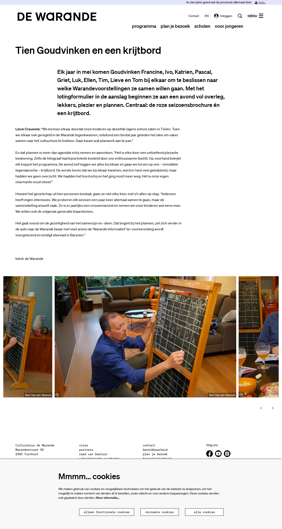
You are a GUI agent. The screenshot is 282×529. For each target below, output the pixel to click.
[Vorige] (261, 408)
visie (83, 445)
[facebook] (209, 453)
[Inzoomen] (57, 394)
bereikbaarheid (155, 450)
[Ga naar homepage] (57, 17)
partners (86, 450)
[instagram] (227, 453)
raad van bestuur (93, 454)
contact (193, 16)
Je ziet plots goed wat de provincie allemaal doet (219, 2)
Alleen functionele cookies (107, 512)
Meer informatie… (108, 498)
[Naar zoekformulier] (240, 16)
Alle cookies (204, 512)
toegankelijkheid (157, 458)
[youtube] (218, 453)
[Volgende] (273, 408)
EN (207, 16)
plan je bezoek (155, 454)
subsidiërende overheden (99, 458)
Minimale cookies (160, 512)
